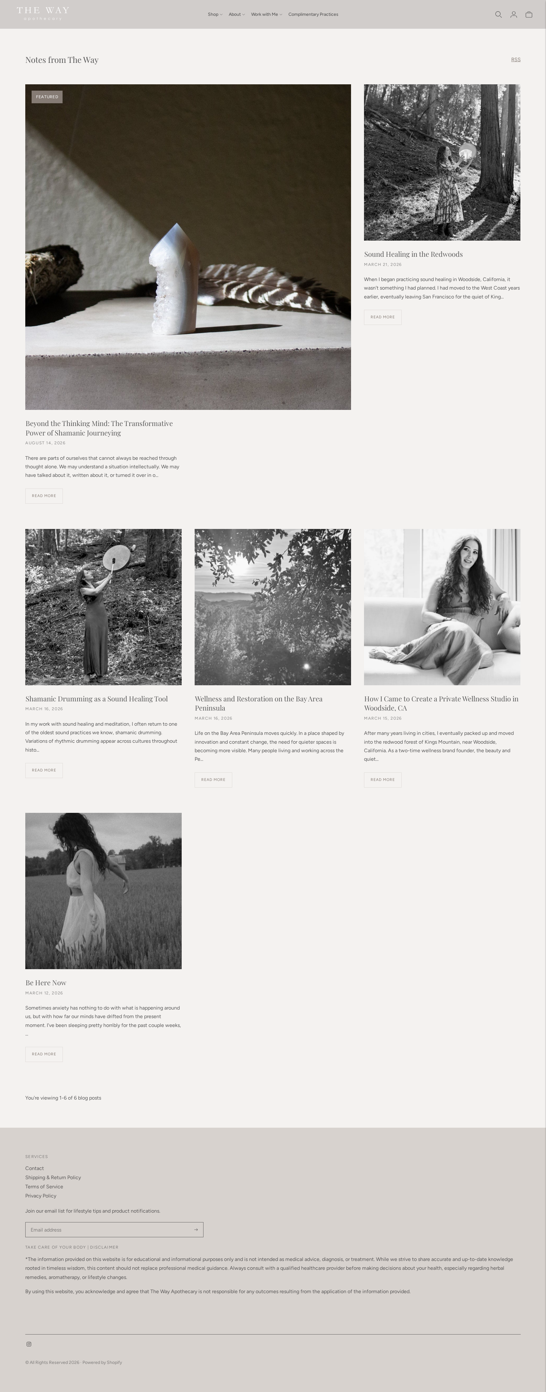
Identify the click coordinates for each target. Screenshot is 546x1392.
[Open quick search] (498, 14)
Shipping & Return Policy (53, 1177)
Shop (213, 14)
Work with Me (264, 14)
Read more (44, 496)
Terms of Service (44, 1187)
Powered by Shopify (102, 1362)
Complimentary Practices (313, 14)
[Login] (513, 14)
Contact (34, 1168)
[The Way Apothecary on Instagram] (29, 1345)
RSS (516, 60)
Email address (45, 1222)
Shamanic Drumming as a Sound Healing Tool (97, 698)
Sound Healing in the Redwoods (413, 254)
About (235, 14)
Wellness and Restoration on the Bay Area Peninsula (259, 703)
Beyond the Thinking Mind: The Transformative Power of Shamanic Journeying (99, 427)
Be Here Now (46, 982)
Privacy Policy (40, 1196)
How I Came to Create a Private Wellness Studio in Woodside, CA (441, 703)
